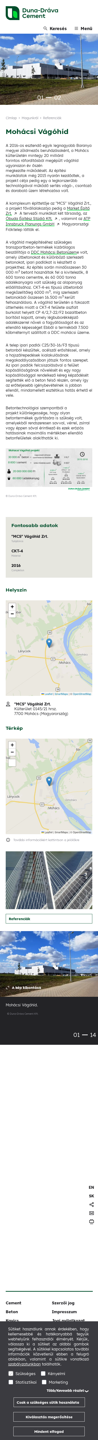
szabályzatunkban (24, 1364)
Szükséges (25, 1373)
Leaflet (48, 694)
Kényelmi (56, 1373)
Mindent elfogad (49, 1431)
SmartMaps (61, 694)
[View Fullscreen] (12, 762)
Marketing (58, 1382)
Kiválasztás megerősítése (49, 1417)
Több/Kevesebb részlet (65, 1390)
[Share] (91, 1204)
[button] (49, 643)
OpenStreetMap (82, 694)
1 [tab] (49, 97)
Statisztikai (26, 1382)
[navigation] (91, 1187)
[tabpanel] (49, 70)
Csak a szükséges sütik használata (48, 1402)
